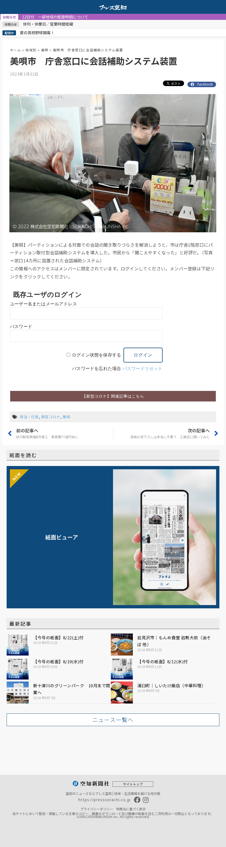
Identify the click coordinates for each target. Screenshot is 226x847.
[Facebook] (137, 800)
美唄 (45, 49)
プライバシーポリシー (96, 808)
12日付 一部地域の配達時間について (45, 17)
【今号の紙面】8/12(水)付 (162, 661)
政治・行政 (29, 416)
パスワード (21, 326)
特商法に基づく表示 (131, 808)
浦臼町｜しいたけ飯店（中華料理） (171, 685)
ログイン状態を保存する (96, 355)
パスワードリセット (142, 368)
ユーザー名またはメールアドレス (43, 304)
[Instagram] (145, 800)
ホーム (15, 49)
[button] (113, 396)
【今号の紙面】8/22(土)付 (58, 637)
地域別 (30, 49)
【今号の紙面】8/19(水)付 (58, 661)
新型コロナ (50, 416)
